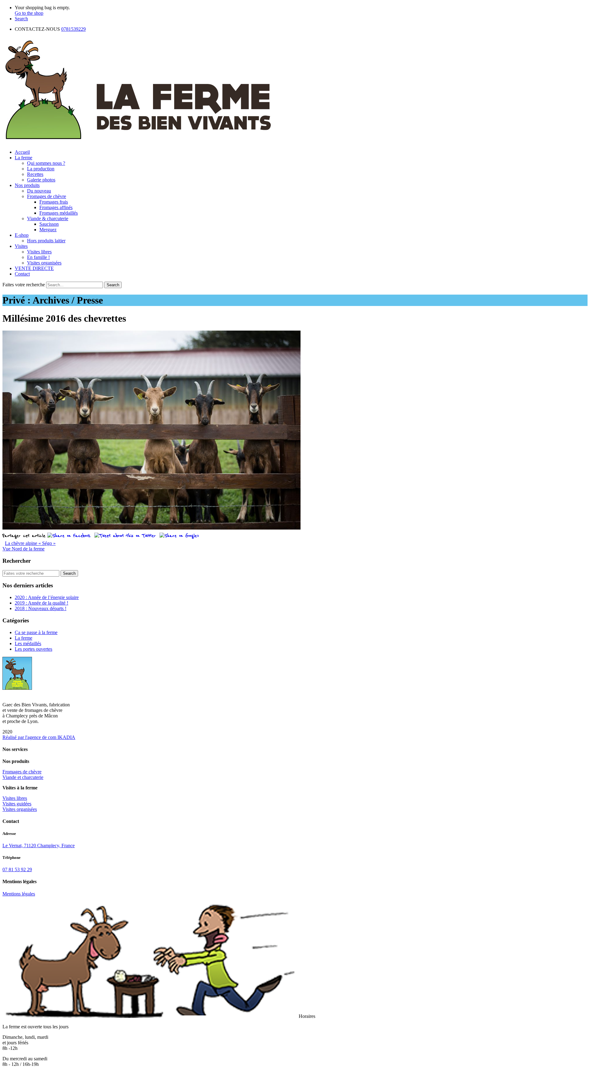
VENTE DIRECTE (34, 268)
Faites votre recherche (23, 284)
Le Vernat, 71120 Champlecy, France (38, 845)
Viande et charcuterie (22, 777)
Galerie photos (41, 179)
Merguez (48, 229)
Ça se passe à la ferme (36, 632)
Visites (21, 246)
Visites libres (39, 251)
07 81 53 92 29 (17, 869)
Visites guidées (16, 803)
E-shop (22, 235)
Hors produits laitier (46, 240)
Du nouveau (39, 190)
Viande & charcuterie (47, 218)
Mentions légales (18, 893)
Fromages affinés (56, 207)
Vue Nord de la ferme (23, 548)
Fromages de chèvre (46, 196)
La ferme (23, 157)
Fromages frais (53, 201)
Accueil (22, 152)
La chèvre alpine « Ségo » (30, 543)
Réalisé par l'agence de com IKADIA (38, 737)
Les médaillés (28, 643)
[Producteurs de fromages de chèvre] (138, 141)
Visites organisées (44, 262)
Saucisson (49, 224)
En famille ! (38, 257)
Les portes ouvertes (33, 649)
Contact (22, 273)
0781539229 (73, 29)
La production (40, 168)
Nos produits (27, 185)
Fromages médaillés (58, 213)
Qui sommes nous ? (46, 163)
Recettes (35, 174)
